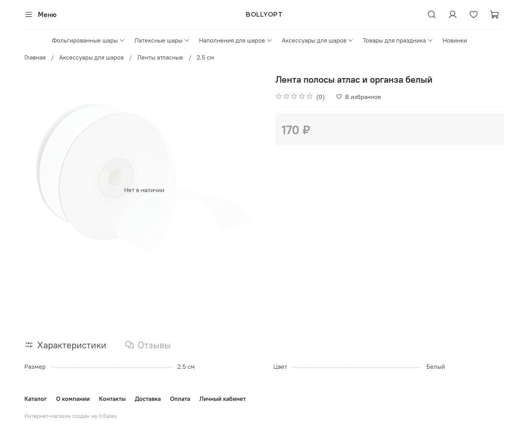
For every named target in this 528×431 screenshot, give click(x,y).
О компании (73, 398)
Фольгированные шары (85, 40)
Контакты (112, 398)
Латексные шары (158, 40)
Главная (35, 57)
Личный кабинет (222, 398)
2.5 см (205, 57)
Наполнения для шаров (232, 40)
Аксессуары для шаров (314, 40)
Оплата (180, 398)
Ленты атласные (160, 57)
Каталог (35, 398)
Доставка (148, 398)
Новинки (455, 40)
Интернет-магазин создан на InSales (70, 415)
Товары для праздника (394, 40)
